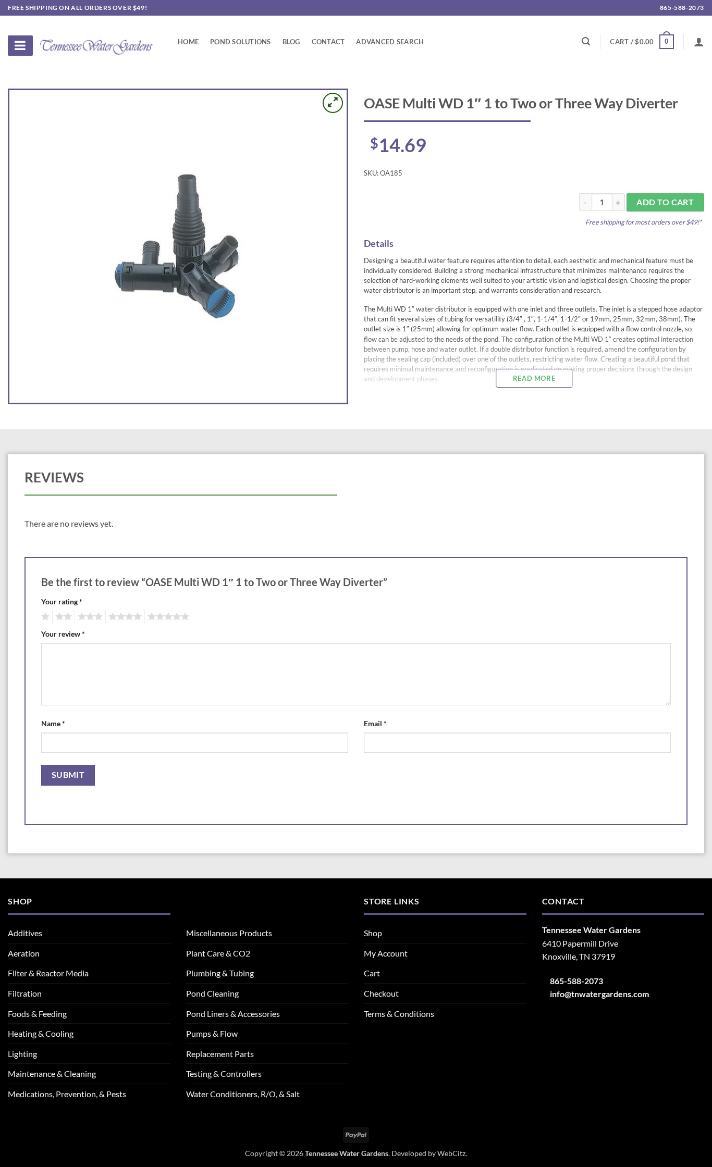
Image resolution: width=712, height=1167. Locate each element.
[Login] (699, 41)
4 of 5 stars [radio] (123, 617)
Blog (291, 42)
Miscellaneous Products (229, 933)
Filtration (25, 993)
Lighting (22, 1054)
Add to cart (665, 202)
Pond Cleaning (212, 993)
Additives (25, 933)
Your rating (61, 601)
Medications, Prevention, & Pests (67, 1094)
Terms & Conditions (399, 1014)
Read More (534, 378)
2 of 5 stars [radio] (62, 617)
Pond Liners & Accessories (233, 1014)
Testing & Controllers (224, 1073)
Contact (328, 42)
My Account (386, 953)
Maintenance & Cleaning (52, 1073)
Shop (373, 933)
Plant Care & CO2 (218, 953)
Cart (372, 973)
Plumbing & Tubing (220, 973)
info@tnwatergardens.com (599, 994)
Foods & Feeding (37, 1014)
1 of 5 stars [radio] (44, 617)
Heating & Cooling (40, 1033)
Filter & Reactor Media (48, 973)
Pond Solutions (240, 42)
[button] (641, 41)
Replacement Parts (220, 1054)
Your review (63, 633)
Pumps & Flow (212, 1033)
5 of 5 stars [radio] (166, 617)
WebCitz (451, 1153)
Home (188, 42)
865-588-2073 (681, 7)
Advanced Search (390, 42)
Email (375, 723)
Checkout (381, 993)
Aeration (24, 953)
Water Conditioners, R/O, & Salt (243, 1094)
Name (53, 723)
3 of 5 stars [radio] (89, 617)
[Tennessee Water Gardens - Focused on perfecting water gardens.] (96, 41)
